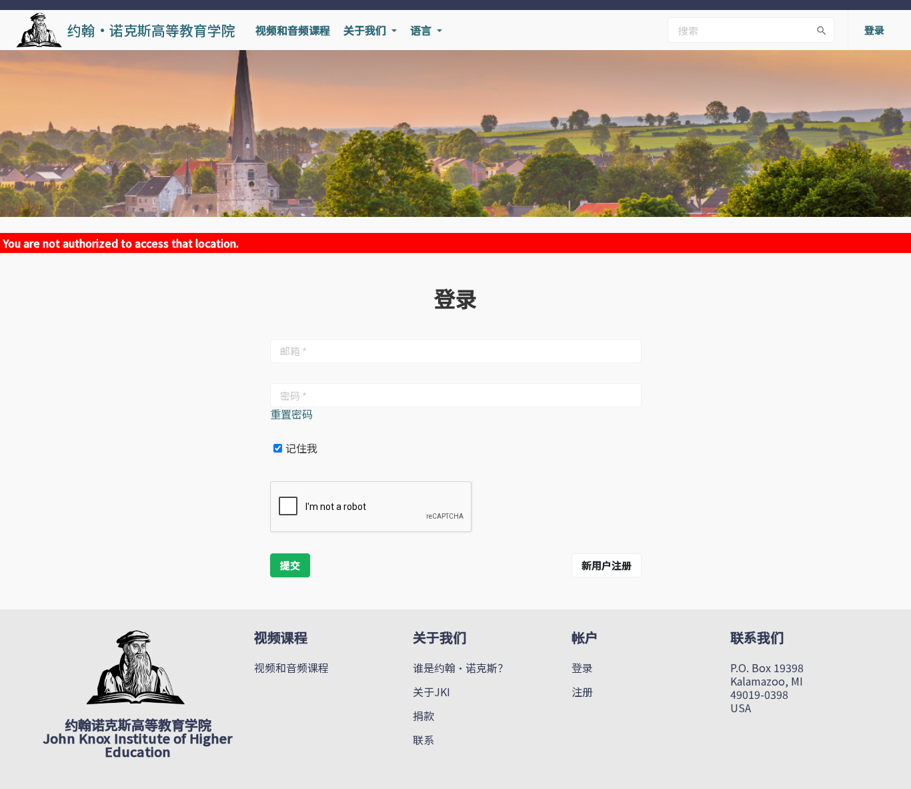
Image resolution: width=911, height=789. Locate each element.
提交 (290, 565)
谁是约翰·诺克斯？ (460, 668)
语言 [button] (422, 30)
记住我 (301, 448)
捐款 (423, 716)
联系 (423, 740)
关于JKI (431, 692)
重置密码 (291, 414)
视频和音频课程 (292, 30)
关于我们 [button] (366, 30)
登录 (582, 668)
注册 (582, 692)
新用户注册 (607, 565)
